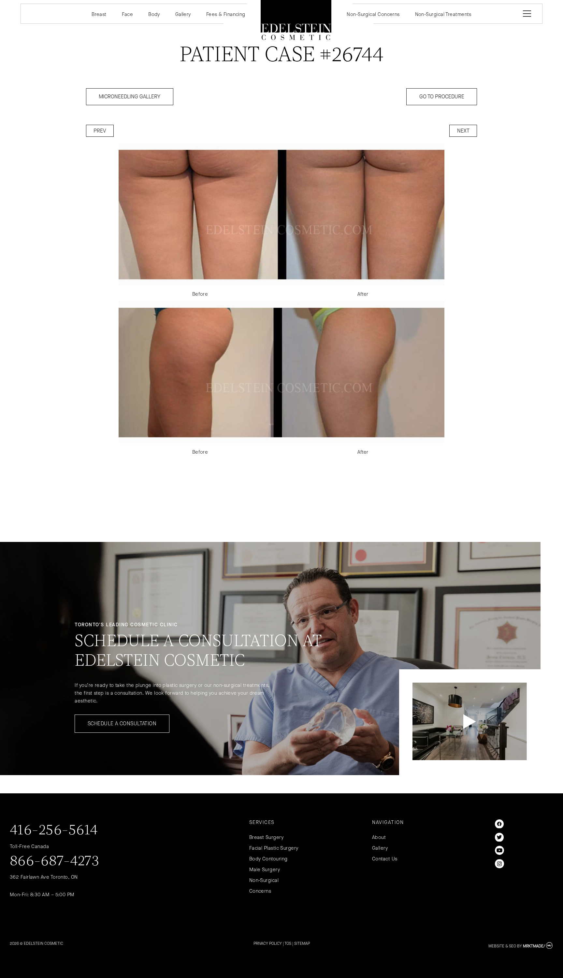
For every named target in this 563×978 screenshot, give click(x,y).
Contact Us (384, 859)
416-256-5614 (54, 831)
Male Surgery (264, 869)
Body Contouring (268, 859)
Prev (100, 130)
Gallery (183, 14)
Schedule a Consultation (122, 723)
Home (296, 20)
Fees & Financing (225, 14)
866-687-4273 (54, 862)
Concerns (260, 891)
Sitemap (302, 943)
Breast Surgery (266, 837)
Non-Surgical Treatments (443, 14)
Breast (99, 14)
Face (127, 14)
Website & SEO (502, 946)
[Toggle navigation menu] (525, 13)
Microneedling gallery (129, 96)
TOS (287, 943)
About (379, 837)
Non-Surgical (264, 880)
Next (463, 130)
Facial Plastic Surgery (273, 848)
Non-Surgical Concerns (373, 14)
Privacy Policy (267, 943)
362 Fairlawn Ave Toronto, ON (44, 877)
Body (154, 14)
